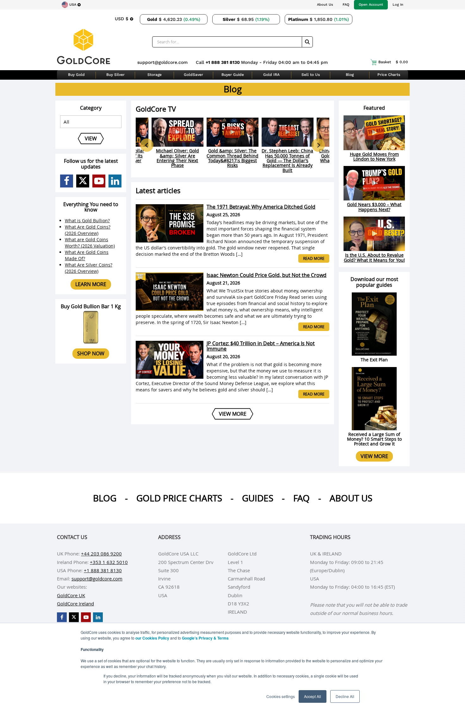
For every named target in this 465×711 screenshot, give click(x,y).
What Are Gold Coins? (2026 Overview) (87, 230)
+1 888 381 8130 (223, 62)
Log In (398, 5)
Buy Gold (76, 74)
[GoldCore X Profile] (82, 181)
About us (351, 498)
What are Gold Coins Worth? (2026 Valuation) (90, 242)
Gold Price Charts (179, 498)
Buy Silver (115, 74)
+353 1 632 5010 (109, 562)
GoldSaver (193, 74)
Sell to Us (310, 74)
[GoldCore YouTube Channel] (98, 181)
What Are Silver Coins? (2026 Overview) (88, 268)
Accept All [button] (312, 696)
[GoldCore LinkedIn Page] (114, 181)
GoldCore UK (71, 595)
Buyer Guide (232, 74)
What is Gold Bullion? (87, 221)
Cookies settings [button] (280, 696)
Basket (393, 62)
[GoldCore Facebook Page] (66, 181)
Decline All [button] (345, 696)
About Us (325, 5)
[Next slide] (318, 145)
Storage (154, 74)
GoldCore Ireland (75, 603)
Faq (301, 498)
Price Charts (388, 74)
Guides (257, 498)
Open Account (371, 5)
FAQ (346, 5)
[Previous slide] (146, 145)
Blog (350, 74)
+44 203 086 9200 (101, 553)
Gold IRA (271, 74)
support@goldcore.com (162, 62)
